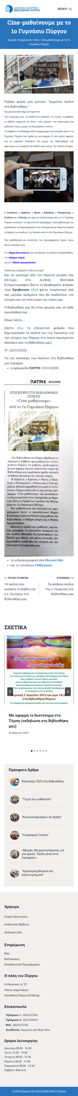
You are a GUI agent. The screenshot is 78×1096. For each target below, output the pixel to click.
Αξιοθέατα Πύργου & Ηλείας (22, 995)
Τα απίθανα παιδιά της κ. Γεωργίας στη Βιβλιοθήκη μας (59, 586)
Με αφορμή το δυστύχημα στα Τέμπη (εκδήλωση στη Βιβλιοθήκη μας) (38, 720)
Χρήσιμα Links (13, 932)
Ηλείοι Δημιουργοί (16, 990)
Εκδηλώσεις (12, 959)
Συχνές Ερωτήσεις (16, 916)
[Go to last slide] (10, 691)
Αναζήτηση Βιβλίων (16, 924)
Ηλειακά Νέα (54, 560)
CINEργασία (43, 565)
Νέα (6, 953)
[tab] (32, 751)
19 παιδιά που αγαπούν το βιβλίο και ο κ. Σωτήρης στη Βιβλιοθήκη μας (20, 588)
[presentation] (39, 669)
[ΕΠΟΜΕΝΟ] (68, 691)
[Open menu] (65, 9)
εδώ (34, 289)
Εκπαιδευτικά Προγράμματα (21, 964)
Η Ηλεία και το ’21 (15, 984)
